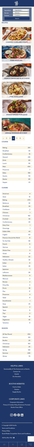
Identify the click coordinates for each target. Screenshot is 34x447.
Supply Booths (17, 392)
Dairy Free (6, 225)
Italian (5, 266)
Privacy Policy (6, 431)
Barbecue (6, 203)
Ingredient (7, 10)
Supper (5, 182)
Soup (4, 304)
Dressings (6, 228)
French (5, 244)
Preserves (6, 170)
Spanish (5, 307)
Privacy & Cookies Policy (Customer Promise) (16, 405)
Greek (5, 253)
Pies (4, 291)
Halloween (6, 257)
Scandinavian (7, 301)
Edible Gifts (6, 231)
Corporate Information (16, 402)
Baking (5, 148)
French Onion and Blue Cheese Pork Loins (17, 79)
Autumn (5, 337)
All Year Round (7, 334)
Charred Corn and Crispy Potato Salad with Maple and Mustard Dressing (17, 42)
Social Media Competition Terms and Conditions (16, 433)
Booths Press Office (17, 407)
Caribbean (6, 209)
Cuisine (6, 15)
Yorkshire (6, 323)
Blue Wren (10, 437)
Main (4, 166)
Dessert (5, 157)
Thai (4, 313)
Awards (17, 374)
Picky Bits (6, 285)
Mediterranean (7, 275)
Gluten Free (6, 250)
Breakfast (6, 151)
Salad (4, 297)
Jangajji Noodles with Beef (16, 133)
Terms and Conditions (8, 428)
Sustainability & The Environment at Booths (17, 369)
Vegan (5, 316)
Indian (5, 263)
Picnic (5, 288)
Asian (4, 197)
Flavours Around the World (11, 238)
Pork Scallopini (16, 97)
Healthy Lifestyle (8, 260)
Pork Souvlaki (16, 60)
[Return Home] (17, 3)
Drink (4, 160)
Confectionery (7, 154)
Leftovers (6, 272)
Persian (5, 282)
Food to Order (17, 387)
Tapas (4, 310)
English (5, 234)
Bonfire (5, 340)
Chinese (5, 212)
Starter (5, 179)
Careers (16, 389)
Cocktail (5, 219)
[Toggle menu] (30, 444)
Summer (5, 353)
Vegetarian (6, 320)
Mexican (5, 279)
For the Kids (6, 241)
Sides (4, 173)
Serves (6, 13)
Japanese (6, 269)
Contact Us (16, 371)
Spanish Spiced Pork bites (16, 115)
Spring (5, 350)
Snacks (5, 176)
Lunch (5, 163)
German (5, 247)
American (6, 194)
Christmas (6, 216)
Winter (5, 356)
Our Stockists (17, 376)
